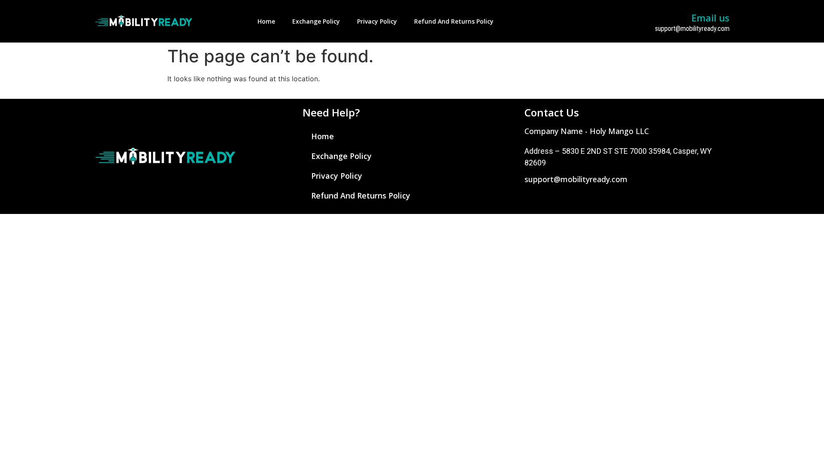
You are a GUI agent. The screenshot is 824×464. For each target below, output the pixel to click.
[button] (586, 131)
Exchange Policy (316, 21)
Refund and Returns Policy (454, 21)
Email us (710, 17)
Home (266, 21)
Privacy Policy (377, 21)
